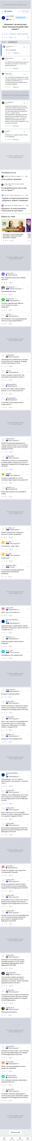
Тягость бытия (14, 652)
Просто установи (15, 176)
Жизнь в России (15, 974)
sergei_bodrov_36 (8, 184)
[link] (13, 231)
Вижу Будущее (14, 357)
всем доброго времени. (11, 179)
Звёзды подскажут (16, 289)
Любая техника (18, 205)
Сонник (12, 567)
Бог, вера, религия (19, 184)
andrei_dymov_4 (8, 205)
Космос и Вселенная (15, 195)
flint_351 (6, 195)
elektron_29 (7, 176)
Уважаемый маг (11, 19)
